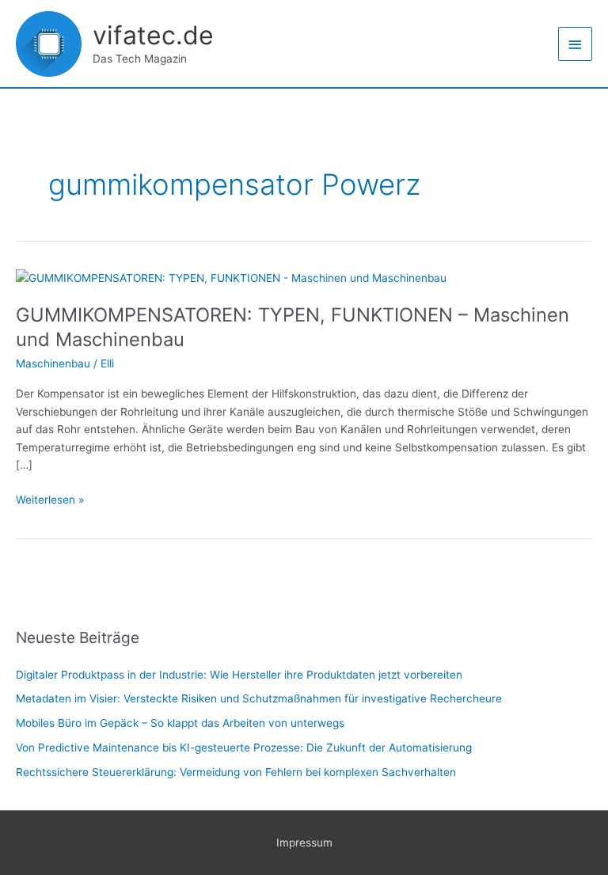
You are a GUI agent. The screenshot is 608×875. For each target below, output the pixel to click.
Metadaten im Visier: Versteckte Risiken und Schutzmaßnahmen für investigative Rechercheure (259, 698)
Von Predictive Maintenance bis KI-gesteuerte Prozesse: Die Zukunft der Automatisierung (244, 747)
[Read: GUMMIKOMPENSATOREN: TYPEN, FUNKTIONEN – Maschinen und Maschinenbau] (231, 277)
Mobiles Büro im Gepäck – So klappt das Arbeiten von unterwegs (180, 723)
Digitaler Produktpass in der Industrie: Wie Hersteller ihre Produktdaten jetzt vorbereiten (239, 674)
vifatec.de (153, 35)
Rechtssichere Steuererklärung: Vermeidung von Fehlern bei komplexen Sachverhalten (236, 772)
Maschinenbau (53, 363)
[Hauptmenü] (575, 44)
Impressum (304, 842)
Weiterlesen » (50, 498)
